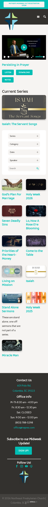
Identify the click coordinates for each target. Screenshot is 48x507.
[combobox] (24, 136)
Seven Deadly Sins (11, 222)
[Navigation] (38, 16)
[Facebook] (16, 466)
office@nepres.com (24, 427)
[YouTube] (26, 466)
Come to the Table (34, 252)
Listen (8, 72)
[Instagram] (21, 466)
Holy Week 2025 (33, 309)
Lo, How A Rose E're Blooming (32, 224)
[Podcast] (31, 466)
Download (24, 72)
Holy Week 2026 (33, 196)
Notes (8, 79)
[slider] (16, 57)
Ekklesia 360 (32, 502)
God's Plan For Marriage (11, 196)
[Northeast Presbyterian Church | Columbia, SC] (11, 16)
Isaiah (30, 281)
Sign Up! (24, 450)
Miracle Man (10, 355)
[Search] (44, 16)
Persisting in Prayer (15, 64)
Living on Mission (8, 283)
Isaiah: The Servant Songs (19, 124)
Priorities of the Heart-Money (10, 254)
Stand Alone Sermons (10, 309)
